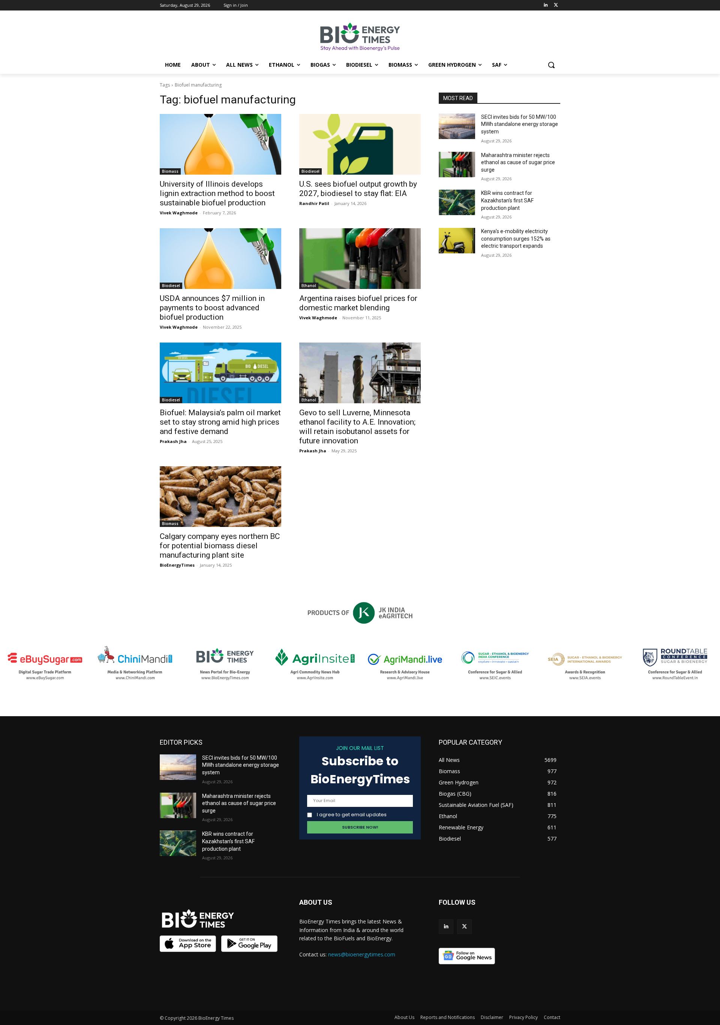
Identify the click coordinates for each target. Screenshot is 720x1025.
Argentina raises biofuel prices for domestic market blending (358, 303)
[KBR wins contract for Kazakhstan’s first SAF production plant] (457, 202)
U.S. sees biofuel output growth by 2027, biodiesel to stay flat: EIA (358, 189)
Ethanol (309, 285)
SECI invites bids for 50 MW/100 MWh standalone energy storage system (519, 124)
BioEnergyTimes (177, 565)
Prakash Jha (173, 441)
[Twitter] (556, 5)
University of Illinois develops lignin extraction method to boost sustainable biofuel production (217, 193)
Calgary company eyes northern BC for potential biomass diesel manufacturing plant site (220, 546)
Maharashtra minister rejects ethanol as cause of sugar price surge (518, 162)
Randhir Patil (314, 203)
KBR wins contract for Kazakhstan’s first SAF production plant (507, 200)
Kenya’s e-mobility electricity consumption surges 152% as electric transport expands (515, 238)
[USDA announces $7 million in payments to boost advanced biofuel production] (220, 258)
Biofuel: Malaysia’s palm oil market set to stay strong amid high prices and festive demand (220, 422)
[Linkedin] (545, 5)
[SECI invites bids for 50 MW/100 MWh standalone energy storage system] (457, 126)
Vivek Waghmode (179, 212)
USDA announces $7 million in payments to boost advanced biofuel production (212, 308)
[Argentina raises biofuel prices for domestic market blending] (360, 258)
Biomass (170, 171)
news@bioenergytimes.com (361, 954)
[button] (551, 65)
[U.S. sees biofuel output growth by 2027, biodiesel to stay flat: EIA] (360, 144)
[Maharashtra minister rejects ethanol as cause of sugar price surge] (457, 164)
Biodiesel (311, 171)
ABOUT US (315, 902)
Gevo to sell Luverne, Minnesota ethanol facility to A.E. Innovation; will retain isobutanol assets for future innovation (357, 426)
